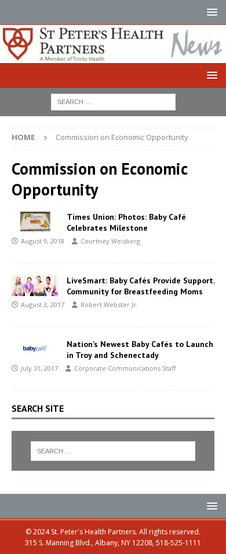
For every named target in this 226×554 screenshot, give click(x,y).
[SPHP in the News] (35, 221)
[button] (210, 12)
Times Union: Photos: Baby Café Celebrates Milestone (126, 222)
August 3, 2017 (42, 304)
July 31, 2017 (39, 368)
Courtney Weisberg (110, 241)
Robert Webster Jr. (109, 304)
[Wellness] (35, 285)
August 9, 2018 (42, 241)
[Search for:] (113, 100)
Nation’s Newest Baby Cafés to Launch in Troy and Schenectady (140, 349)
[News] (35, 349)
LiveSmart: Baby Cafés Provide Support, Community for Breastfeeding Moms (140, 285)
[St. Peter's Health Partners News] (113, 55)
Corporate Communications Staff (125, 368)
